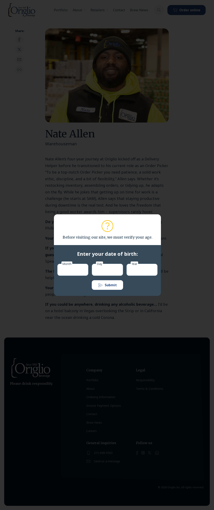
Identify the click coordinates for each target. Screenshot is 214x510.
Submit (111, 285)
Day (99, 264)
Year (134, 264)
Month (66, 264)
